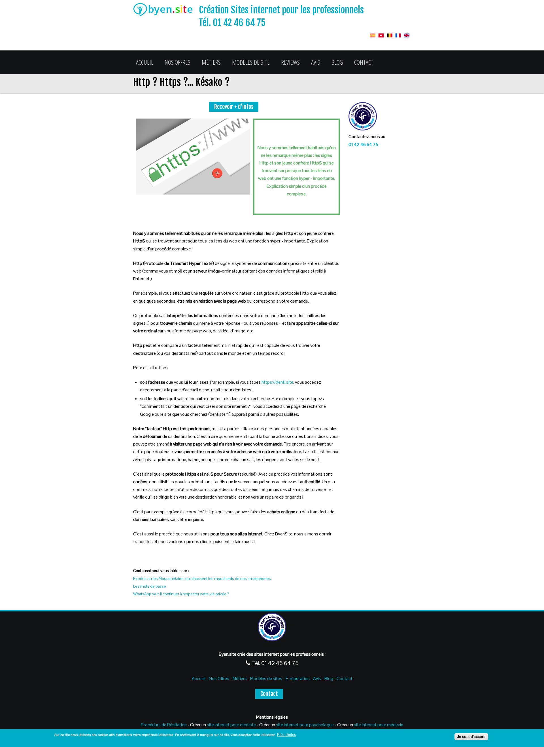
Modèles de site (251, 62)
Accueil (144, 62)
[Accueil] (166, 11)
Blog (337, 62)
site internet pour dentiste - (232, 725)
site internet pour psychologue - (306, 725)
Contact (363, 62)
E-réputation (298, 678)
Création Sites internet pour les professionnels (281, 10)
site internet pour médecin (378, 725)
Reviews (290, 62)
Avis (315, 62)
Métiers (211, 62)
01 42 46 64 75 (363, 144)
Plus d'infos (286, 735)
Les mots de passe (149, 586)
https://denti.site (277, 382)
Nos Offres (177, 62)
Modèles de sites (266, 678)
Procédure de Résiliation (164, 725)
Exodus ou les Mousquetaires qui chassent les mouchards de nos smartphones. (202, 578)
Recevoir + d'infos (233, 106)
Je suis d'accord (471, 737)
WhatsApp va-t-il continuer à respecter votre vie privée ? (181, 593)
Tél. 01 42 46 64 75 (232, 22)
